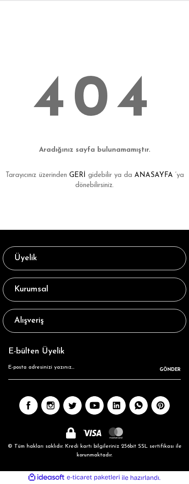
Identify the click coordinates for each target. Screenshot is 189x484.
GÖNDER (170, 369)
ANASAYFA (153, 175)
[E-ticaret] (93, 477)
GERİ (77, 175)
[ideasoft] (46, 477)
